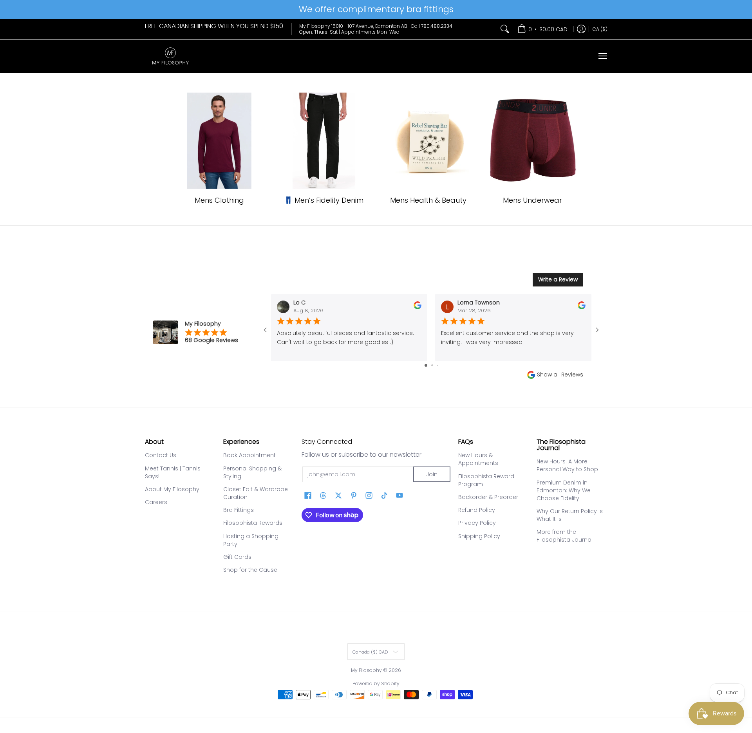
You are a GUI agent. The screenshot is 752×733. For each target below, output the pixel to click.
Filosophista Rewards (252, 523)
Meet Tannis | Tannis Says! (173, 472)
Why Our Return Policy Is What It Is (570, 515)
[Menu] (602, 56)
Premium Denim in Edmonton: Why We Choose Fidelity (564, 490)
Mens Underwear (532, 200)
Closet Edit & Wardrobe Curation (255, 493)
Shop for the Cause (250, 570)
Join (431, 474)
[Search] (505, 29)
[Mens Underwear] (532, 141)
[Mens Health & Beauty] (428, 141)
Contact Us (160, 455)
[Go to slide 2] (432, 365)
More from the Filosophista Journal (565, 536)
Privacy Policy (477, 523)
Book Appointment (249, 455)
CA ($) (600, 28)
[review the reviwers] (417, 307)
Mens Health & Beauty (428, 200)
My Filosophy (366, 670)
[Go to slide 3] (437, 365)
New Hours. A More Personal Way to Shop (567, 465)
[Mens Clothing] (219, 141)
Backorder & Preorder (488, 497)
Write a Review (558, 279)
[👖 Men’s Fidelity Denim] (323, 141)
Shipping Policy (479, 536)
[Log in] (581, 29)
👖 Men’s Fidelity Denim (323, 200)
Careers (156, 502)
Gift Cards (237, 557)
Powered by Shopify (376, 683)
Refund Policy (476, 510)
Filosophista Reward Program (486, 480)
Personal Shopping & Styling (252, 472)
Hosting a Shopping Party (250, 540)
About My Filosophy (172, 489)
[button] (307, 495)
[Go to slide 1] (426, 365)
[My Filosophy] (170, 56)
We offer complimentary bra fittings (376, 9)
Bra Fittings (238, 510)
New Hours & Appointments (478, 459)
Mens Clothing (219, 200)
